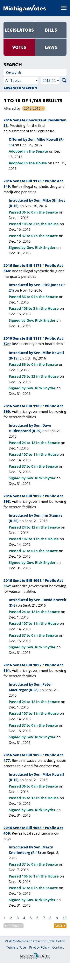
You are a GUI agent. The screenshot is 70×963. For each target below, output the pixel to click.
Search (64, 80)
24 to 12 (28, 442)
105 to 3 (28, 308)
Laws (51, 47)
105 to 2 (28, 224)
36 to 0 (27, 212)
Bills (51, 30)
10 (64, 917)
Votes (19, 47)
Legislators (19, 30)
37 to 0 (27, 235)
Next (58, 926)
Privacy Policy (39, 947)
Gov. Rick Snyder (40, 247)
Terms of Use (16, 947)
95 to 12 (28, 798)
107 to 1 (28, 454)
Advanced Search (19, 88)
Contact (58, 947)
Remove (42, 108)
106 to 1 (28, 876)
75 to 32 (28, 376)
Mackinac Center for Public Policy (40, 941)
